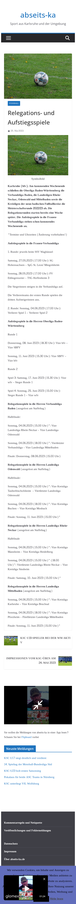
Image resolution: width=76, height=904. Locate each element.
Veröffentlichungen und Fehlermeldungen (27, 830)
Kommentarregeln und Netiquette (23, 822)
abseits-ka (38, 15)
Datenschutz (11, 843)
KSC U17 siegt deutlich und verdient (25, 758)
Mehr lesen (56, 899)
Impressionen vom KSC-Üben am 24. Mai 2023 (31, 660)
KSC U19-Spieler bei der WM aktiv (45, 640)
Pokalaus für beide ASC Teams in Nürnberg (29, 777)
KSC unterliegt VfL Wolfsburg (21, 783)
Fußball (14, 103)
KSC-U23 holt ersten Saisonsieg (22, 770)
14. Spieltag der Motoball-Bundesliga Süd (28, 764)
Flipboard (26, 737)
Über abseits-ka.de (14, 859)
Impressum (10, 851)
